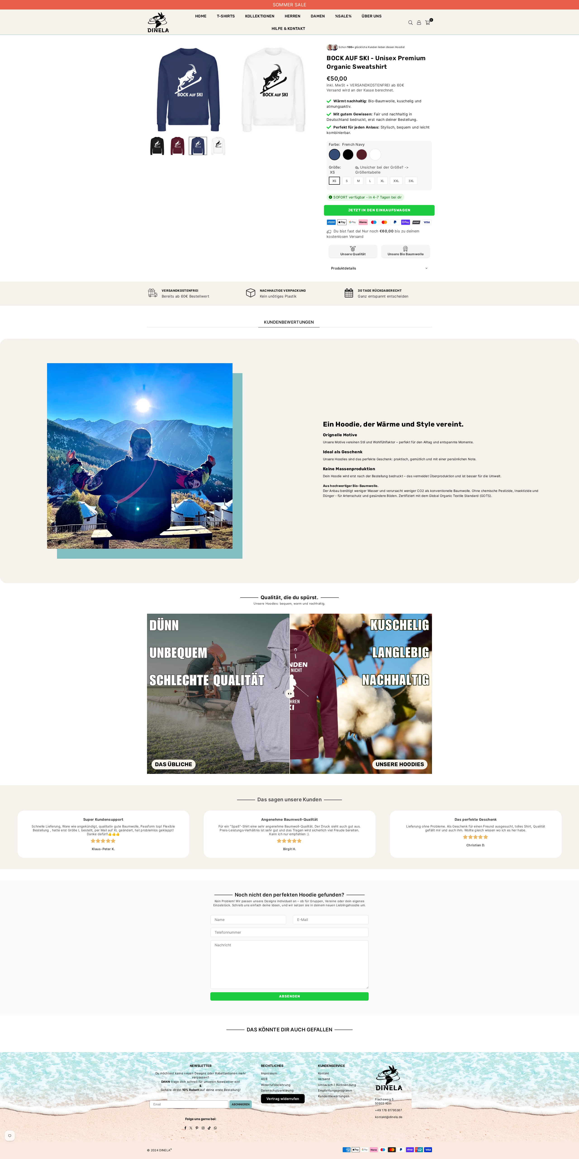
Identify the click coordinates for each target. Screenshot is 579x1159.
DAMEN (318, 16)
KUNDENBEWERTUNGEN (289, 322)
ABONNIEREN (240, 1104)
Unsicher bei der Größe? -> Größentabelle (382, 169)
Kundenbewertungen (333, 1096)
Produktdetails (343, 268)
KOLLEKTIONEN (260, 16)
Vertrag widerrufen (282, 1099)
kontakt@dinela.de (388, 1117)
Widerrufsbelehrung (276, 1085)
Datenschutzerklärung (277, 1090)
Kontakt (323, 1073)
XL (382, 181)
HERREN (293, 16)
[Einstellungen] (419, 22)
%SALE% (343, 16)
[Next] (309, 89)
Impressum (269, 1073)
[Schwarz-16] (157, 146)
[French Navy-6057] (198, 146)
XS (334, 181)
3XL (411, 181)
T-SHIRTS (226, 16)
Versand (334, 90)
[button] (427, 22)
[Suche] (410, 22)
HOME (200, 16)
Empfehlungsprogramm (335, 1090)
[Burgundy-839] (177, 146)
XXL (396, 181)
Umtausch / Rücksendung (337, 1085)
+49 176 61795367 (388, 1110)
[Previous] (153, 89)
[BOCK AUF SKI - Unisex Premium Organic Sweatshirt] (218, 146)
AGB (264, 1079)
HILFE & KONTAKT (288, 28)
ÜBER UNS (372, 16)
